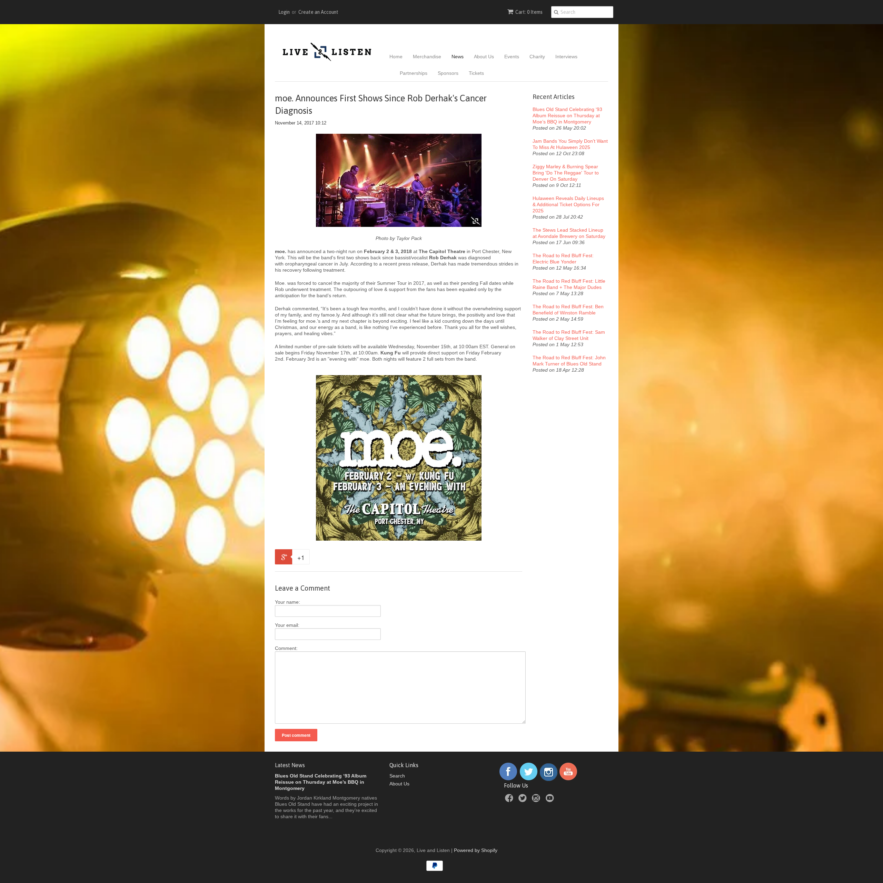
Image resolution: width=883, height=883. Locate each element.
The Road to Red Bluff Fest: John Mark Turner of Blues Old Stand (569, 361)
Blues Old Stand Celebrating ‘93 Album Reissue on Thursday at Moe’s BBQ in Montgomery (567, 115)
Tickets (476, 73)
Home (396, 56)
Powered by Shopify (475, 850)
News (458, 56)
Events (511, 56)
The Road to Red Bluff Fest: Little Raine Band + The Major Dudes (569, 284)
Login (284, 12)
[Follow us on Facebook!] (508, 779)
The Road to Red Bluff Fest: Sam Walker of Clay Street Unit (569, 335)
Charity (537, 56)
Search (397, 776)
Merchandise (427, 56)
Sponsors (448, 73)
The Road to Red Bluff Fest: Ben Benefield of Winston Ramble (568, 309)
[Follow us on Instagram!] (548, 779)
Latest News (290, 765)
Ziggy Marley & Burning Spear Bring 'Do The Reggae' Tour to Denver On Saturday (566, 173)
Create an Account (318, 12)
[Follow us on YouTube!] (568, 779)
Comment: (286, 648)
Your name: (287, 602)
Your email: (287, 625)
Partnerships (413, 73)
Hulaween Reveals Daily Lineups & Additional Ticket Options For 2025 (568, 204)
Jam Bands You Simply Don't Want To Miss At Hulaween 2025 (570, 144)
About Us (484, 56)
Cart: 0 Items (529, 12)
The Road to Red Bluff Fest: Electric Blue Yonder (563, 258)
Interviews (566, 56)
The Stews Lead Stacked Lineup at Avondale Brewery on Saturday (569, 233)
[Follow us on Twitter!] (528, 779)
